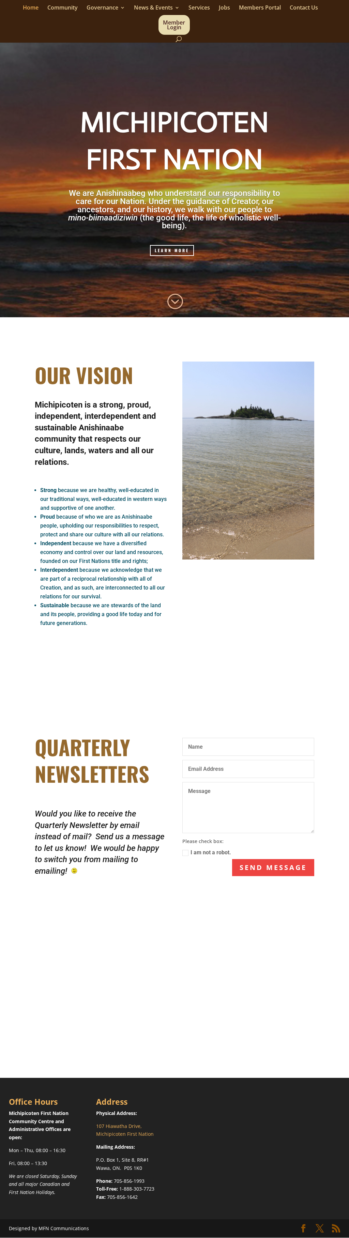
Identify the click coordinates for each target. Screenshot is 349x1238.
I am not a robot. (211, 852)
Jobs (224, 8)
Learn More (172, 250)
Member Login (174, 25)
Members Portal (260, 8)
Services (199, 8)
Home (31, 8)
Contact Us (304, 8)
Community (62, 8)
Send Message (273, 867)
